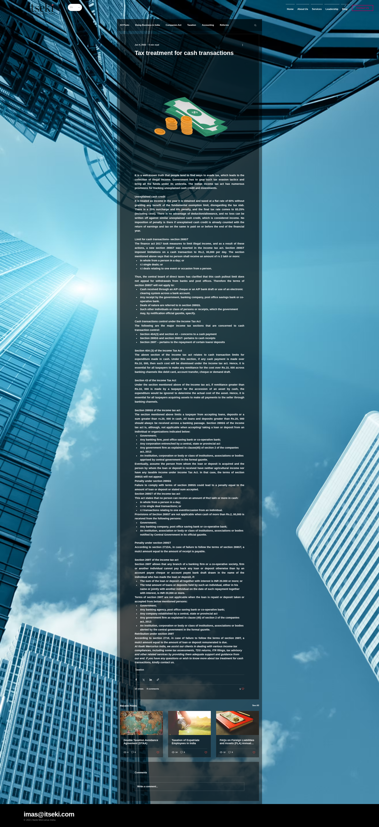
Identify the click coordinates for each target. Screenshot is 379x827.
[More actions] (242, 45)
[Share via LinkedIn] (150, 679)
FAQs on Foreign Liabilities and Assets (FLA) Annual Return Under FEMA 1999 (237, 742)
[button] (255, 25)
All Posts (124, 25)
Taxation (191, 25)
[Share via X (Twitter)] (143, 679)
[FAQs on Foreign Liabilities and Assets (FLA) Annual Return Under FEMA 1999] (237, 723)
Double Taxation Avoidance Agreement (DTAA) (141, 742)
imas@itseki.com (49, 814)
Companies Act (173, 25)
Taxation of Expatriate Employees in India (185, 742)
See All (255, 705)
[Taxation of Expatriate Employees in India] (189, 723)
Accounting (208, 25)
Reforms (224, 25)
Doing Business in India (147, 25)
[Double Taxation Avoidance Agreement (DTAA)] (141, 723)
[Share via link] (157, 679)
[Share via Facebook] (136, 679)
